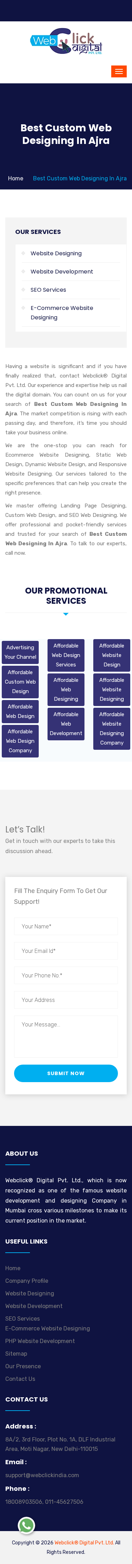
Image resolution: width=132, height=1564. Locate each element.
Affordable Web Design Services (66, 655)
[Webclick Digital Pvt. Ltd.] (66, 40)
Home (15, 178)
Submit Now (66, 1073)
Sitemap (16, 1353)
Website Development (62, 272)
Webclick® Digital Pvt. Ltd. (84, 1543)
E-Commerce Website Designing (62, 312)
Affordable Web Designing (66, 689)
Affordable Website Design (111, 655)
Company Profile (26, 1281)
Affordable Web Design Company (20, 741)
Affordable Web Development (66, 723)
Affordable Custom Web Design (20, 681)
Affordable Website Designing (111, 689)
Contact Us (20, 1379)
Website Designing (56, 253)
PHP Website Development (40, 1341)
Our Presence (23, 1366)
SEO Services (48, 290)
